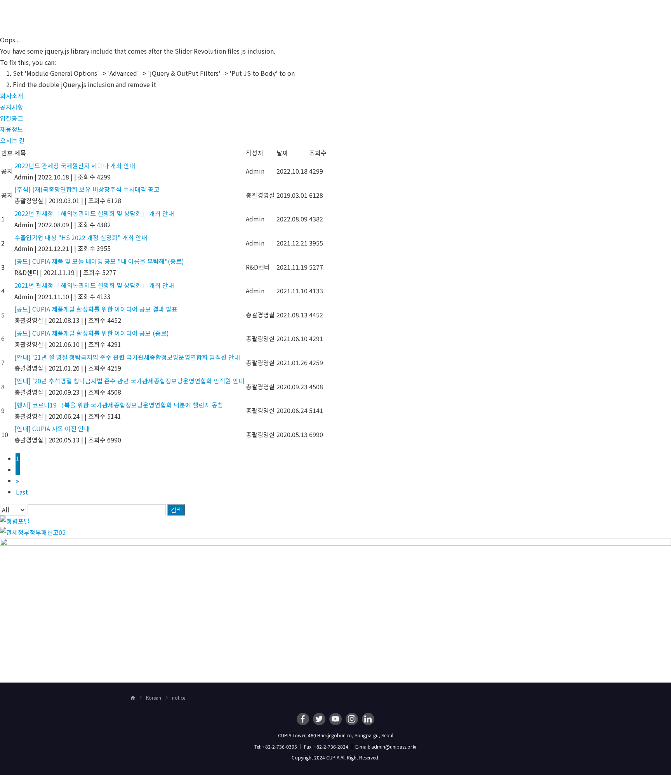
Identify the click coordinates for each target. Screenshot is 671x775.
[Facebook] (303, 719)
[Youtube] (335, 719)
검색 (176, 509)
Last (22, 491)
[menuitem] (307, 14)
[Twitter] (319, 719)
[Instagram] (352, 719)
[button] (11, 95)
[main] (335, 355)
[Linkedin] (368, 719)
